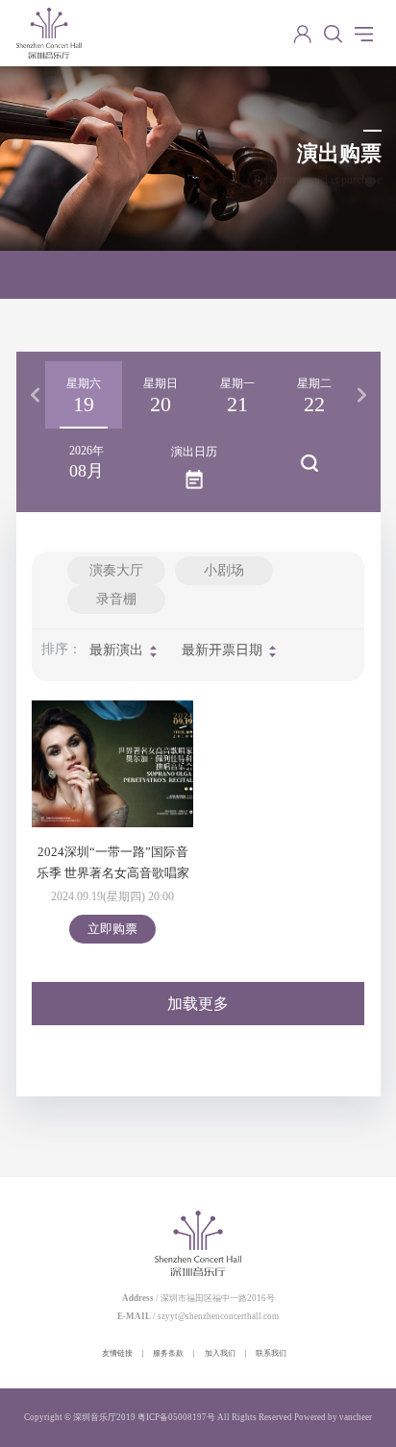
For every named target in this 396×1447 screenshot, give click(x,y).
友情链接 (117, 1353)
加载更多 (198, 1003)
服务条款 (168, 1353)
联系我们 (271, 1353)
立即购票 (112, 928)
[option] (83, 395)
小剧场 (224, 570)
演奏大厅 (116, 570)
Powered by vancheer (333, 1417)
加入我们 (220, 1353)
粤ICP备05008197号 (176, 1417)
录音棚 (116, 599)
